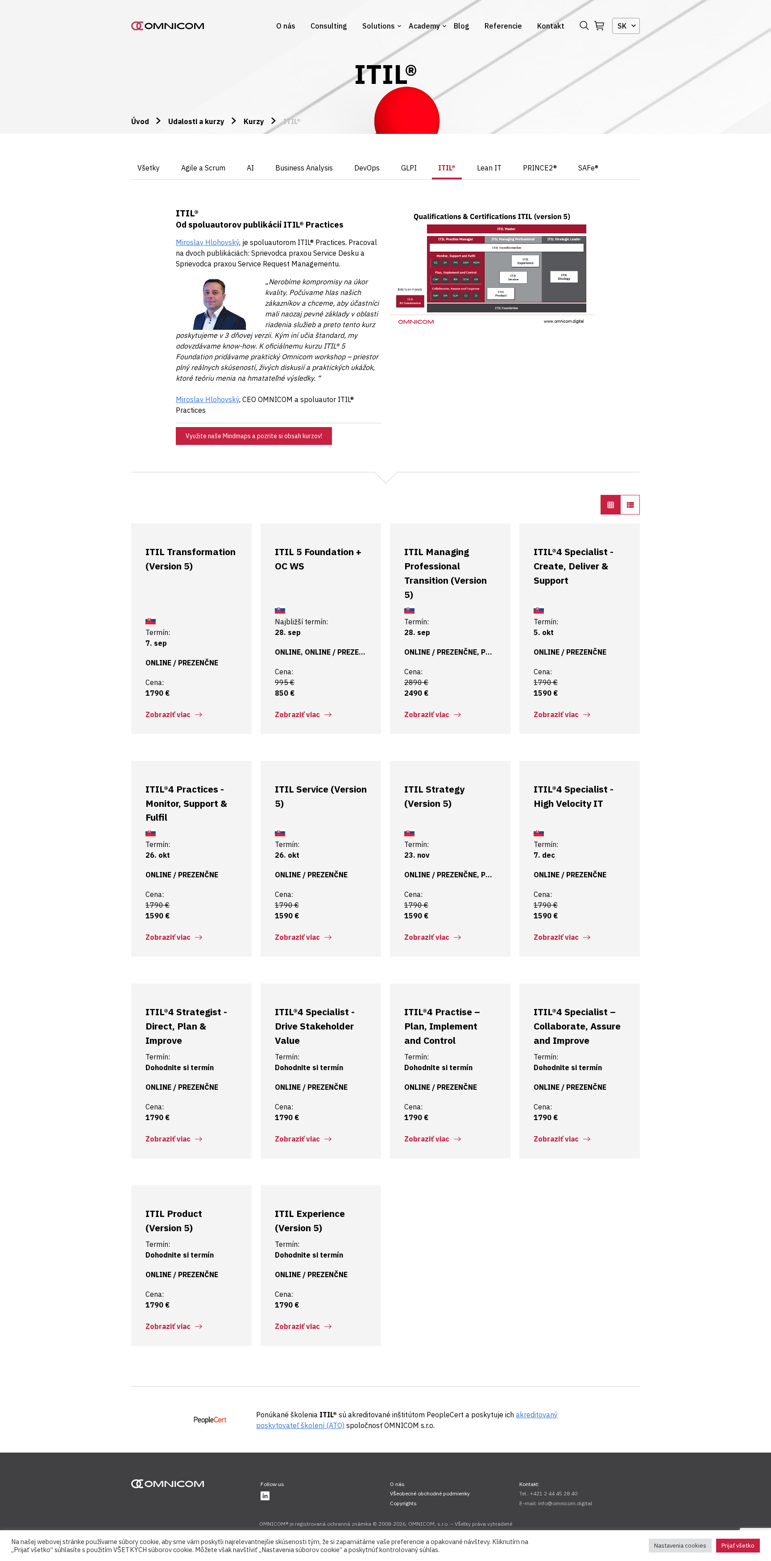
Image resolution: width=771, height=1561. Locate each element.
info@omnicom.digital (565, 1503)
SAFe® (588, 167)
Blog (461, 25)
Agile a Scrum (203, 167)
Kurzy (254, 121)
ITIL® (447, 167)
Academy (424, 25)
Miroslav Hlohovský (207, 399)
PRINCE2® (540, 167)
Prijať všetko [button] (737, 1545)
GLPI (409, 167)
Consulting (329, 25)
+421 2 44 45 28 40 (553, 1493)
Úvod (140, 121)
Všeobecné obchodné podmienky (430, 1493)
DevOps (367, 167)
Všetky (148, 167)
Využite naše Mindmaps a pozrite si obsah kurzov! (254, 436)
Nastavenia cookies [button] (680, 1545)
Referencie (503, 25)
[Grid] (610, 505)
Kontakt (550, 25)
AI (250, 167)
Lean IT (489, 167)
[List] (630, 505)
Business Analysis (304, 167)
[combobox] (626, 26)
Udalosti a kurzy (196, 121)
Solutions (378, 25)
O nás (285, 25)
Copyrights (403, 1503)
